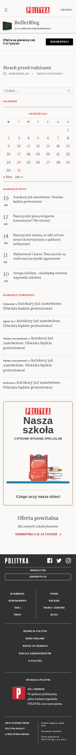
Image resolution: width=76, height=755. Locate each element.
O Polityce (35, 661)
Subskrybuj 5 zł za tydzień (36, 534)
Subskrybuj (59, 41)
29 (68, 162)
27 (48, 162)
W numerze (17, 593)
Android (39, 689)
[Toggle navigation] (6, 10)
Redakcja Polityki (35, 631)
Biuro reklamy (35, 638)
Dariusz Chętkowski (50, 73)
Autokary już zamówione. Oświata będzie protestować (33, 306)
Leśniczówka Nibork (17, 734)
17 (19, 154)
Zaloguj (66, 9)
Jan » (19, 177)
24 (19, 162)
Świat (17, 614)
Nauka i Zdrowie (54, 607)
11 (28, 146)
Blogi (54, 614)
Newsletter (38, 570)
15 (68, 146)
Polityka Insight (15, 728)
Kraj (17, 607)
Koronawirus (18, 600)
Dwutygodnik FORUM (17, 723)
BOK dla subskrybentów (35, 653)
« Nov (7, 177)
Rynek (54, 593)
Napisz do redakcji (35, 646)
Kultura (54, 600)
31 (19, 170)
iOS (30, 689)
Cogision (53, 723)
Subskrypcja (38, 576)
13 (48, 146)
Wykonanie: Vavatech (51, 731)
